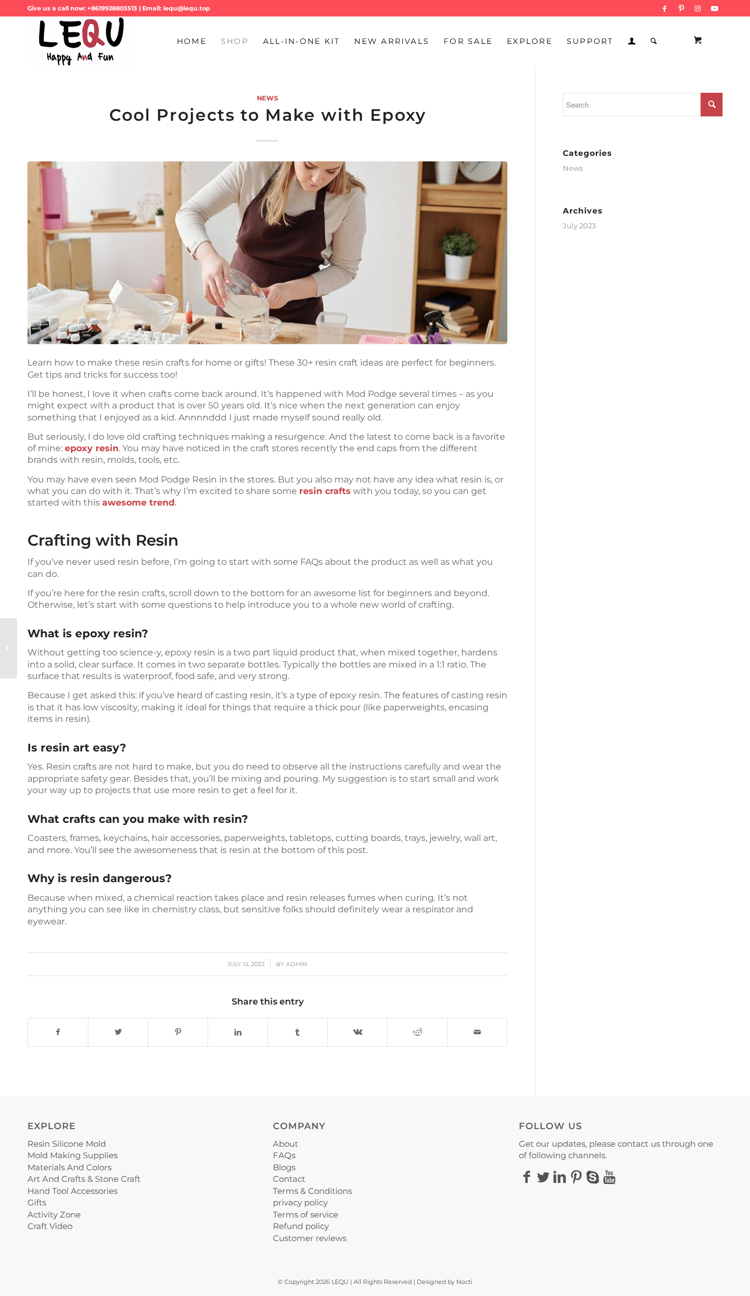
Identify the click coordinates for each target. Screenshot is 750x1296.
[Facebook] (527, 1177)
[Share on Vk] (357, 1032)
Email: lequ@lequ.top (176, 8)
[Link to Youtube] (714, 8)
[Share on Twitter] (118, 1032)
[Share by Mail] (477, 1032)
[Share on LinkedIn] (237, 1032)
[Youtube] (609, 1177)
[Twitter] (543, 1177)
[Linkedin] (560, 1177)
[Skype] (593, 1177)
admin (296, 964)
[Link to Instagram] (698, 8)
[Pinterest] (576, 1177)
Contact (289, 1179)
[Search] (654, 41)
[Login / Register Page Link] (632, 41)
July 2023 (579, 225)
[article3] (267, 252)
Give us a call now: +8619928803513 (82, 8)
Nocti (464, 1282)
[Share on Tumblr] (297, 1032)
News (267, 98)
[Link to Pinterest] (681, 8)
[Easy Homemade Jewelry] (8, 648)
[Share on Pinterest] (178, 1032)
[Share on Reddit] (417, 1032)
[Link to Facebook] (665, 8)
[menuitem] (192, 41)
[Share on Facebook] (58, 1032)
